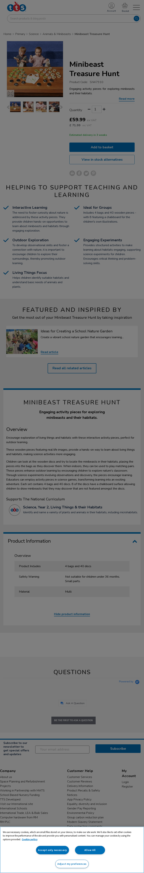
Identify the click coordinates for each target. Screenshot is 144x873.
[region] (72, 850)
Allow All (90, 850)
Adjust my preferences (72, 864)
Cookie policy (30, 839)
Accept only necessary (52, 850)
